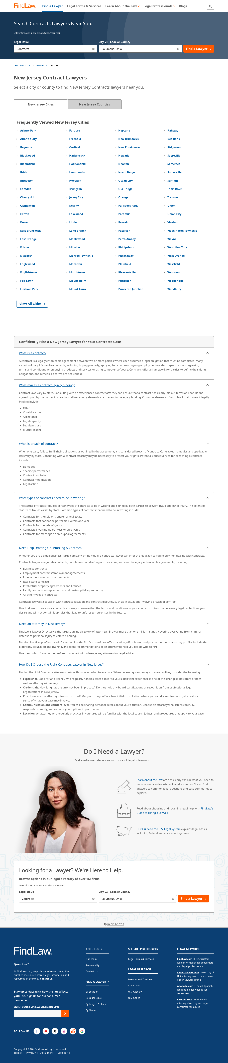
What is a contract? (32, 353)
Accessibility (92, 965)
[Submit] (65, 1013)
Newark (123, 155)
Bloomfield (27, 164)
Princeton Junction (130, 289)
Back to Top (115, 924)
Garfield (74, 147)
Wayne (171, 239)
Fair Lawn (26, 281)
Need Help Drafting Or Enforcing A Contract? (50, 548)
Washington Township (182, 230)
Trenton (172, 197)
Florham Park (29, 289)
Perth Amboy (127, 239)
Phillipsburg (126, 247)
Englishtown (28, 272)
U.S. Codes (134, 997)
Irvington (75, 189)
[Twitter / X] (55, 1031)
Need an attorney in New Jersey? (42, 624)
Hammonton (77, 172)
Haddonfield (77, 164)
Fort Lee (74, 130)
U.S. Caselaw (135, 991)
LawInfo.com (184, 999)
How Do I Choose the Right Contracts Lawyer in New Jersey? (61, 664)
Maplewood (77, 239)
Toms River (174, 189)
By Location (92, 991)
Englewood (27, 264)
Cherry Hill (27, 197)
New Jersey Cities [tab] (41, 104)
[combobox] (55, 49)
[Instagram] (64, 1031)
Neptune (124, 130)
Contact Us (92, 971)
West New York (177, 247)
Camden (25, 189)
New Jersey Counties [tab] (94, 104)
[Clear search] (93, 898)
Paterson (124, 230)
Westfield (173, 264)
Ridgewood (174, 147)
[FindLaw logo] (26, 6)
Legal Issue (21, 42)
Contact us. (46, 978)
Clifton (24, 214)
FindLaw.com (184, 959)
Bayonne (26, 147)
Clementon (27, 205)
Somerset (173, 164)
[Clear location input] (178, 49)
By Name (91, 1010)
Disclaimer (46, 1052)
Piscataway (126, 256)
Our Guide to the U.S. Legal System (159, 829)
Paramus (124, 214)
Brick (23, 172)
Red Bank (173, 139)
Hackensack (77, 155)
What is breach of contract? (38, 444)
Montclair (75, 264)
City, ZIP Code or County (114, 42)
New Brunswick (128, 139)
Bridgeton (27, 180)
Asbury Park (28, 130)
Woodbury (174, 289)
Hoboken (75, 180)
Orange (123, 197)
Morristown (77, 272)
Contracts (41, 65)
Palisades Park (128, 205)
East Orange (28, 239)
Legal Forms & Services (141, 959)
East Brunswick (30, 230)
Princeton (124, 281)
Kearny (74, 205)
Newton (123, 164)
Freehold (75, 139)
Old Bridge (125, 189)
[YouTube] (46, 1031)
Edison (24, 247)
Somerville (174, 172)
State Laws (134, 985)
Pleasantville (127, 272)
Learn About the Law (150, 780)
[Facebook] (37, 1031)
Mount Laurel (78, 289)
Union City (174, 214)
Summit (172, 180)
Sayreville (173, 155)
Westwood (174, 272)
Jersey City (76, 197)
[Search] (210, 6)
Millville (74, 247)
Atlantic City (28, 139)
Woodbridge (175, 281)
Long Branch (77, 230)
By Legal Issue (94, 997)
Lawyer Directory (22, 65)
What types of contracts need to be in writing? (52, 498)
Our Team (91, 959)
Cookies (62, 1052)
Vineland (173, 222)
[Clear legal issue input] (93, 49)
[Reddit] (73, 1031)
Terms (17, 1052)
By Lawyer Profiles (96, 1004)
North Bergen (127, 172)
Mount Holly (77, 281)
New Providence (129, 147)
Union (171, 205)
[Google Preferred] (82, 1031)
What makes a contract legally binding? (47, 385)
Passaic (123, 222)
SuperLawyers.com (188, 972)
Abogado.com (185, 986)
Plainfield (124, 264)
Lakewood (76, 214)
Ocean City (125, 180)
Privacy (30, 1052)
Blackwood (27, 155)
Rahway (172, 130)
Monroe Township (81, 256)
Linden (73, 222)
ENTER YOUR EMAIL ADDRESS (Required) (37, 1006)
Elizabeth (26, 256)
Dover (24, 222)
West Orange (176, 256)
